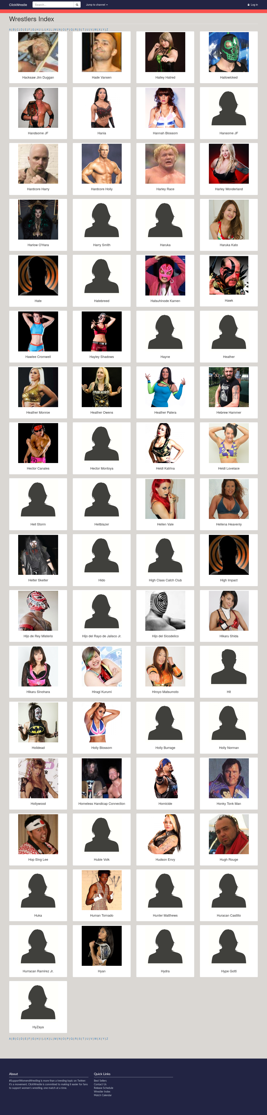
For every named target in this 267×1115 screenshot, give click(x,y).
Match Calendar (103, 1095)
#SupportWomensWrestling (24, 1081)
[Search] (77, 4)
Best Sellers (100, 1081)
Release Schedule (103, 1088)
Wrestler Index (102, 1091)
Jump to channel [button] (96, 4)
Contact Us (100, 1084)
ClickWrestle (18, 4)
